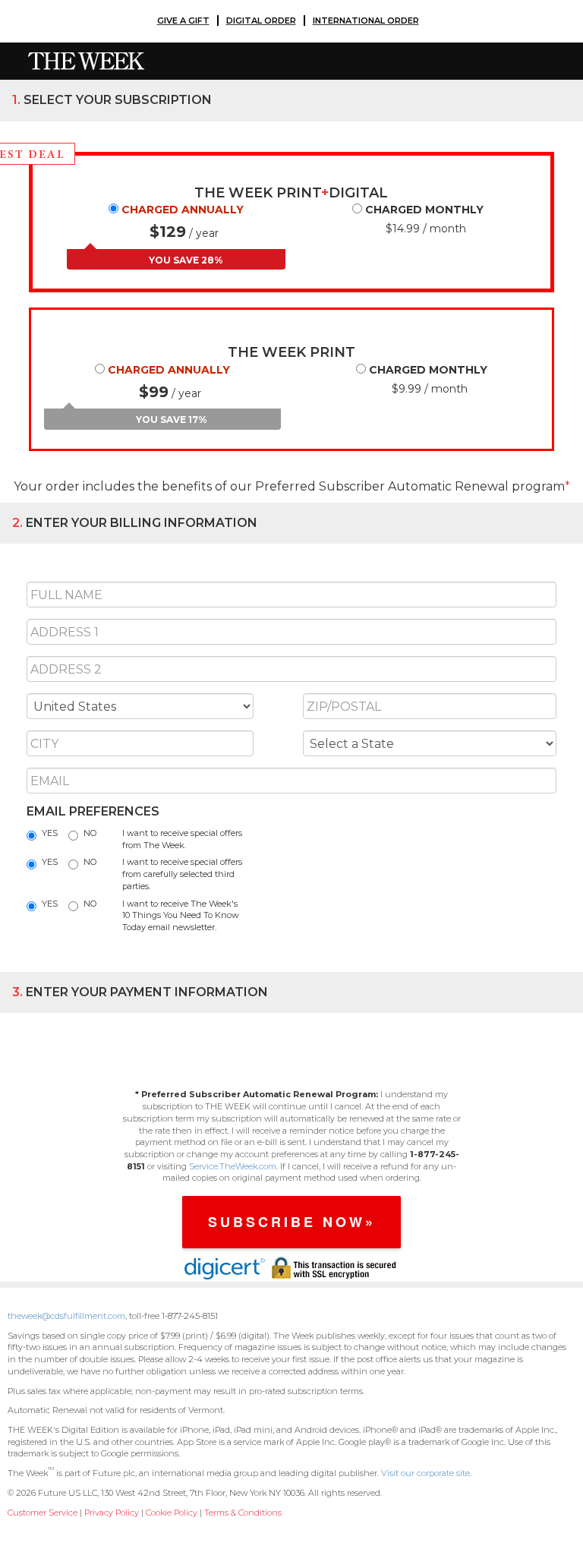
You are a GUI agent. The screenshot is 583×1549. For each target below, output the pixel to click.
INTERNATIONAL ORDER (366, 20)
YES (50, 833)
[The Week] (81, 60)
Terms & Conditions (243, 1512)
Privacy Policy (111, 1512)
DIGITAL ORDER (261, 20)
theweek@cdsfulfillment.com (66, 1316)
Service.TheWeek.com (232, 1166)
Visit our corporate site (425, 1473)
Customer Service (42, 1512)
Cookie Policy (171, 1512)
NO (90, 833)
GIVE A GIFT (183, 20)
